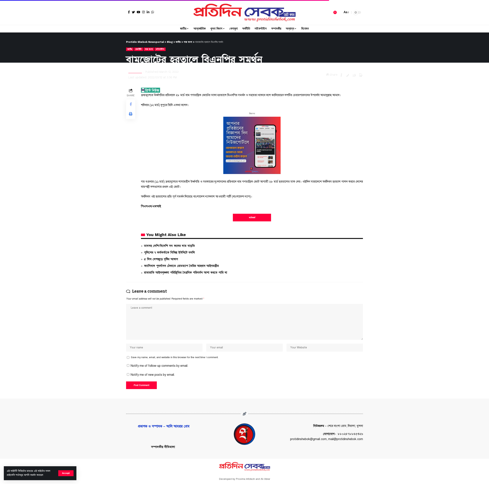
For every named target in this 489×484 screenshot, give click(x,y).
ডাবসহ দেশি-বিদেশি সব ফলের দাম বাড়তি (169, 246)
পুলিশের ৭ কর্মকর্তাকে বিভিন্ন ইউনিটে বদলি (169, 252)
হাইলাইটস (160, 49)
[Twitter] (133, 12)
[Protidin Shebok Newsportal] (244, 12)
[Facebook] (129, 12)
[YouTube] (138, 12)
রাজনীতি (138, 49)
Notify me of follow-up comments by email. (159, 366)
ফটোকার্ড (252, 217)
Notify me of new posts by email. (153, 375)
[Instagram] (143, 12)
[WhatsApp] (152, 12)
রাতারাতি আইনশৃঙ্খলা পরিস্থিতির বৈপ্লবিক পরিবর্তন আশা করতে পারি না (185, 272)
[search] (339, 12)
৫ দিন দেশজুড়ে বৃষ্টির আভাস (161, 259)
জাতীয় (129, 49)
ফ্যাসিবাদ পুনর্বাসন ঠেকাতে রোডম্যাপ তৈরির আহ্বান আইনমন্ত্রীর (181, 266)
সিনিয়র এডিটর (135, 72)
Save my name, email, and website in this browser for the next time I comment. (174, 357)
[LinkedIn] (148, 12)
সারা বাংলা (149, 49)
